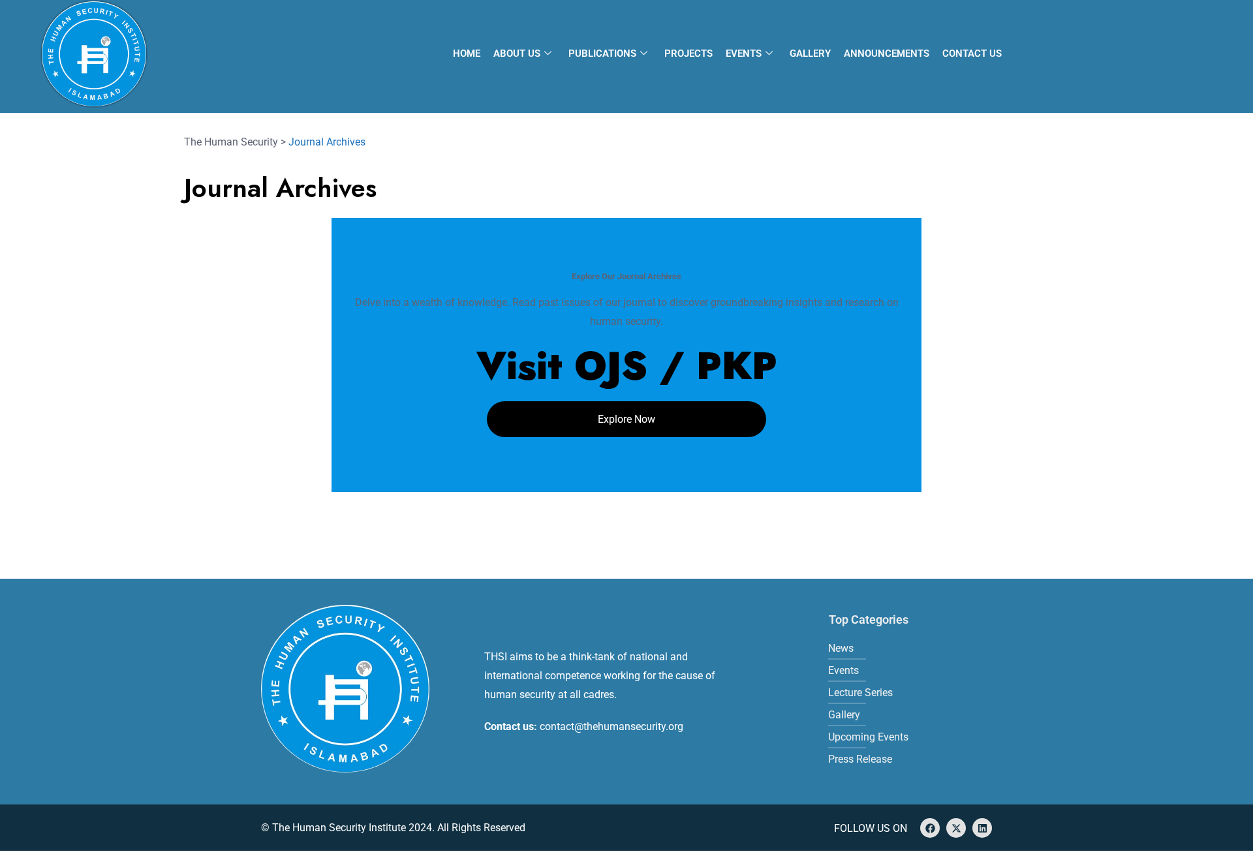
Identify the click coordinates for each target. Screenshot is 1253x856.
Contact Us (972, 53)
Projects (688, 53)
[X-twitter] (956, 828)
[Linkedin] (982, 828)
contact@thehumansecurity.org (611, 726)
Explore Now (626, 419)
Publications (602, 53)
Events (744, 53)
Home (466, 53)
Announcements (886, 53)
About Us (516, 53)
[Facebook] (930, 828)
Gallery (810, 53)
